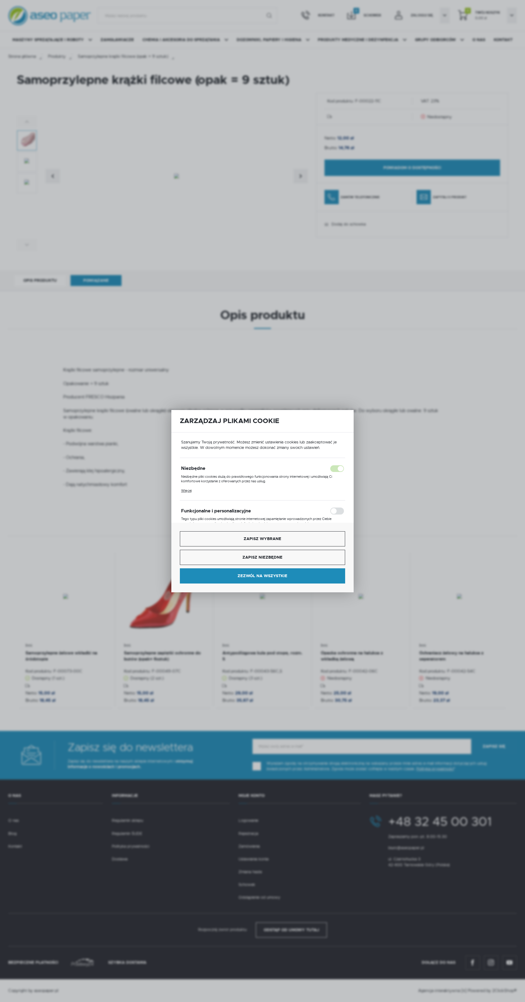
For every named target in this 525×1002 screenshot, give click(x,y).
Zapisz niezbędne (262, 557)
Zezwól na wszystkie (262, 575)
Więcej (186, 490)
